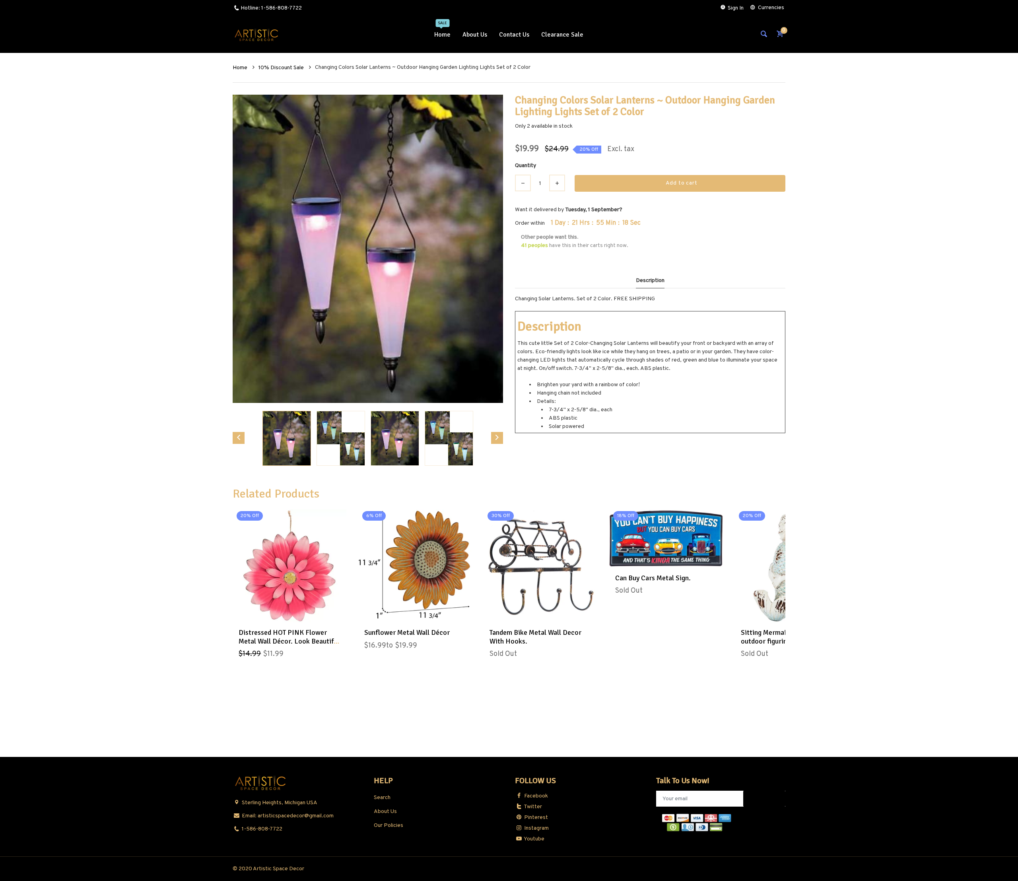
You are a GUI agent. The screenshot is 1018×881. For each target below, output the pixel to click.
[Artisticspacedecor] (256, 34)
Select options (415, 614)
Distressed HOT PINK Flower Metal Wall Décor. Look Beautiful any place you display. (289, 641)
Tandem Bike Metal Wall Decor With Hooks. (535, 637)
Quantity (525, 165)
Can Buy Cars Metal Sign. (653, 578)
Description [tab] (650, 280)
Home (241, 67)
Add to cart (681, 183)
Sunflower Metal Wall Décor (407, 632)
